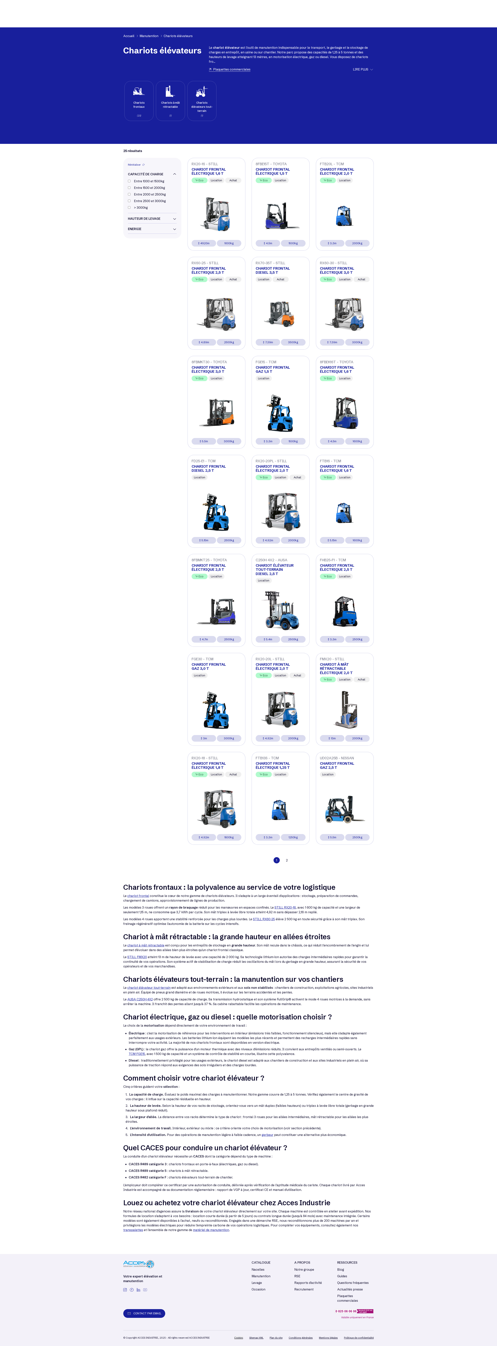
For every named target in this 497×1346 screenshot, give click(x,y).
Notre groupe (304, 1269)
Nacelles (258, 1269)
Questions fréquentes (353, 1283)
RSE (297, 1276)
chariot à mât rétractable (145, 945)
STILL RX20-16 (285, 907)
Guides (342, 1276)
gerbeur (267, 1135)
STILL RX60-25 (264, 919)
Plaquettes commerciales (347, 1298)
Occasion (258, 1289)
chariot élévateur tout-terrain (149, 988)
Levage (257, 1283)
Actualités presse (350, 1289)
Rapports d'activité (308, 1283)
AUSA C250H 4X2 (140, 999)
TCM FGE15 (137, 1054)
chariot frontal (138, 896)
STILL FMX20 (137, 957)
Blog (340, 1269)
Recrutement (304, 1289)
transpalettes (133, 1230)
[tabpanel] (139, 101)
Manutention (261, 1276)
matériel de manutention (211, 1230)
